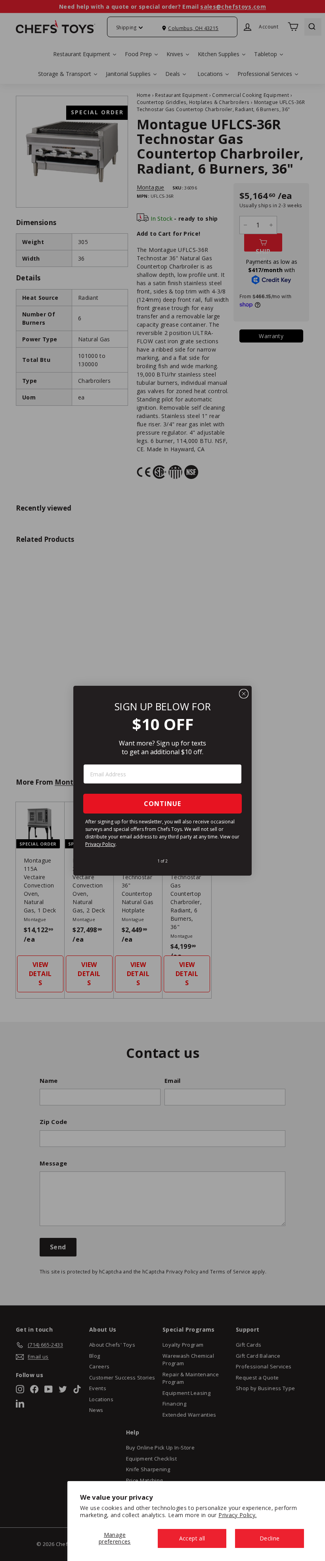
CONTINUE (162, 803)
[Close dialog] (244, 694)
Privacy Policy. (237, 1515)
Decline (269, 1538)
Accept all (192, 1538)
